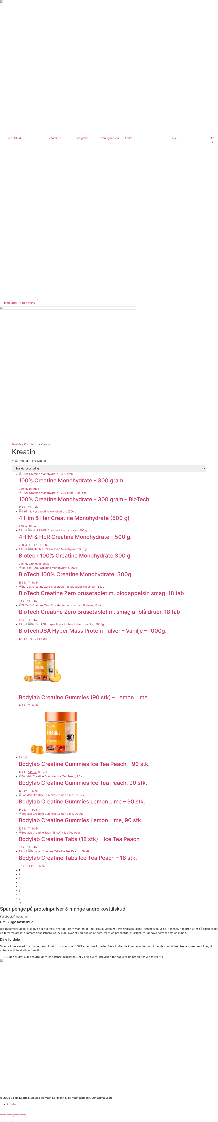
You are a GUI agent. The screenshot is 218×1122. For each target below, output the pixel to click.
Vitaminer (55, 138)
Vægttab (82, 138)
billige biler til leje (135, 1108)
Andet (128, 138)
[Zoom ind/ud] (3, 1115)
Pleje (174, 138)
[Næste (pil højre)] (9, 1120)
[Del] (16, 1115)
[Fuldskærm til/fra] (9, 1115)
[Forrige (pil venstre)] (3, 1120)
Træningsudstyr (109, 138)
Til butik (34, 488)
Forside (16, 444)
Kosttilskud (14, 138)
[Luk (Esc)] (23, 1115)
